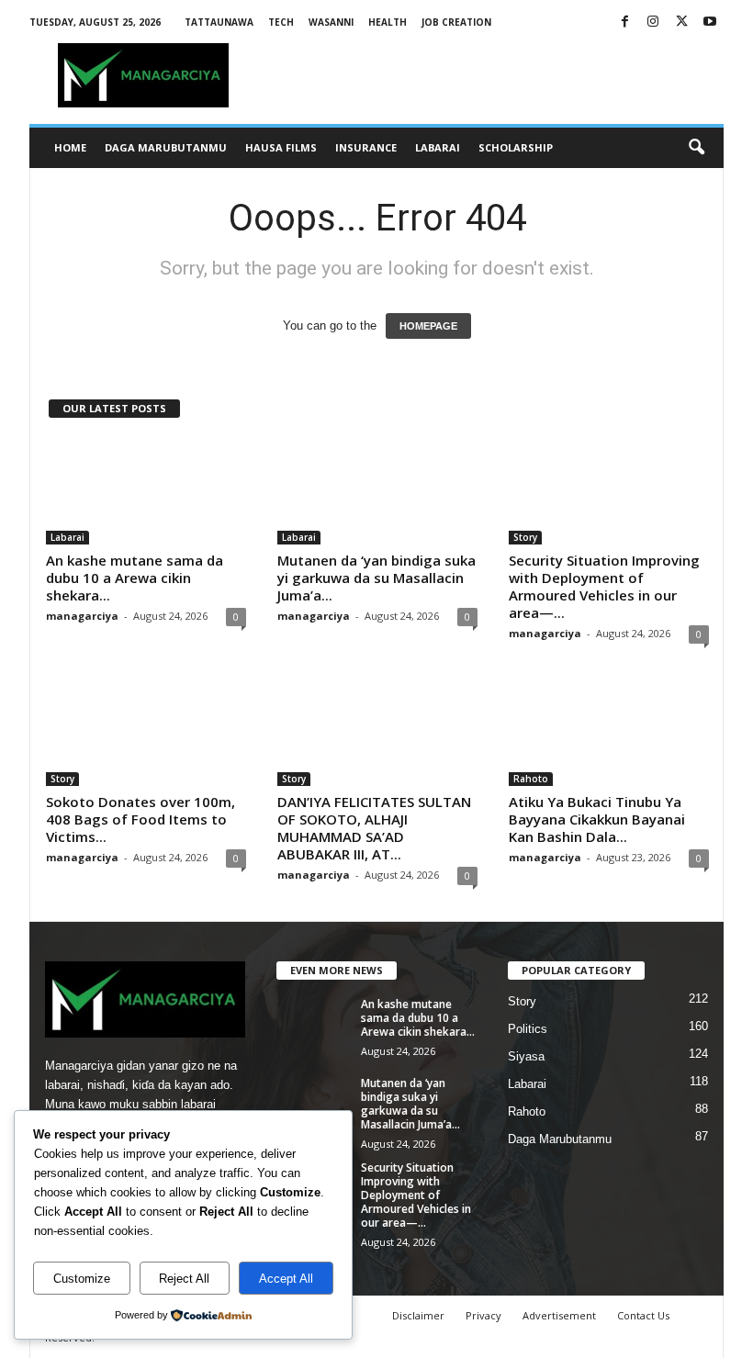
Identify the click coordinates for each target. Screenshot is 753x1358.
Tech (281, 22)
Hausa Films (281, 147)
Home (70, 147)
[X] (681, 22)
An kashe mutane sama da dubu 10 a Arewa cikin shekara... (134, 577)
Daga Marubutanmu (166, 147)
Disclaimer (418, 1315)
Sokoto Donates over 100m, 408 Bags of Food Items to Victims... (140, 819)
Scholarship (515, 147)
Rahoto (530, 778)
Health (387, 22)
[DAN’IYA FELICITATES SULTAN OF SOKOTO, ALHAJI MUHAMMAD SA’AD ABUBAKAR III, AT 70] (377, 732)
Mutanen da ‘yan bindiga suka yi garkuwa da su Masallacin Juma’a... (376, 577)
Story (525, 537)
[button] (696, 148)
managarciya (82, 616)
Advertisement (559, 1315)
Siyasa (526, 1056)
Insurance (366, 147)
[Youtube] (710, 22)
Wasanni (331, 22)
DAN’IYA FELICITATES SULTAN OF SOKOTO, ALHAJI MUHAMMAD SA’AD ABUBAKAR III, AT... (374, 827)
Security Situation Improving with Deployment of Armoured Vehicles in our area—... (604, 586)
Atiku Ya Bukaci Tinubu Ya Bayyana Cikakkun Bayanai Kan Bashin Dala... (597, 819)
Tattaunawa (219, 22)
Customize (81, 1278)
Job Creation (456, 22)
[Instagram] (653, 22)
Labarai (437, 147)
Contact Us (643, 1315)
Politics (527, 1029)
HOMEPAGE (428, 325)
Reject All (184, 1278)
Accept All (286, 1278)
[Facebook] (624, 22)
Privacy (483, 1315)
